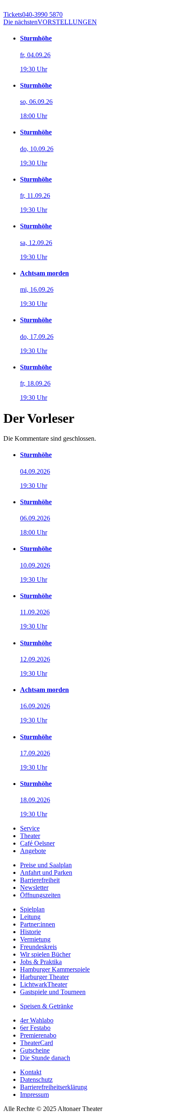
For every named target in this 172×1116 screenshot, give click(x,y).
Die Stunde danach (45, 1057)
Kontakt (30, 1072)
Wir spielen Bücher (45, 954)
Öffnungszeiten (40, 895)
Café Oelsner (37, 843)
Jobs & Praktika (41, 961)
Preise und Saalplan (46, 865)
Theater (30, 835)
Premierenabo (38, 1035)
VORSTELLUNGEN (50, 21)
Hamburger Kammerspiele (55, 969)
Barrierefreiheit (40, 880)
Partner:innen (37, 924)
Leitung (30, 916)
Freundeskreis (38, 946)
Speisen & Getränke (46, 1006)
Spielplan (32, 909)
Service (30, 828)
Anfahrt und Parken (46, 872)
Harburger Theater (44, 976)
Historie (30, 931)
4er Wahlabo (36, 1020)
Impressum (34, 1094)
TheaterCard (36, 1042)
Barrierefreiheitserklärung (53, 1087)
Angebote (33, 850)
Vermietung (35, 939)
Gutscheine (35, 1050)
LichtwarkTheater (43, 984)
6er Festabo (35, 1027)
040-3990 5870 (33, 14)
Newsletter (34, 887)
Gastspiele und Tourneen (53, 991)
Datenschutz (36, 1079)
